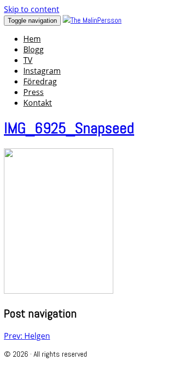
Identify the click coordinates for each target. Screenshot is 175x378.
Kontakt (37, 102)
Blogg (33, 49)
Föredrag (40, 81)
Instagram (42, 70)
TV (28, 60)
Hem (32, 38)
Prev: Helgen (27, 336)
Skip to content (31, 9)
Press (33, 92)
